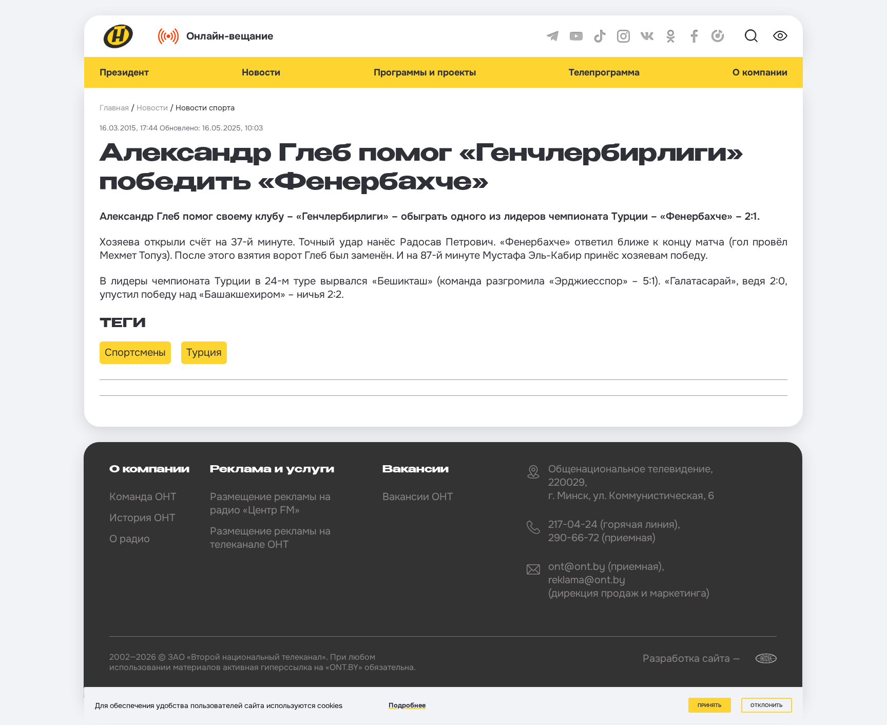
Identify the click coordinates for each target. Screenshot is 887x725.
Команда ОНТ (142, 496)
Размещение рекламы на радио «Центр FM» (270, 503)
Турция (204, 352)
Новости (261, 72)
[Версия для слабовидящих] (780, 36)
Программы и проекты (425, 72)
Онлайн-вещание (230, 36)
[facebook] (694, 36)
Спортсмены (135, 352)
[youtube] (576, 36)
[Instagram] (623, 36)
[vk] (647, 36)
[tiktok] (599, 36)
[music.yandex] (717, 36)
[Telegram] (552, 36)
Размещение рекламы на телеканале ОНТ (270, 538)
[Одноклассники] (670, 36)
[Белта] (760, 658)
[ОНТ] (119, 36)
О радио (129, 538)
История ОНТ (142, 517)
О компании (759, 72)
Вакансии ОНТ (417, 496)
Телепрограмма (604, 72)
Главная (114, 108)
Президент (124, 72)
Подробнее (407, 705)
